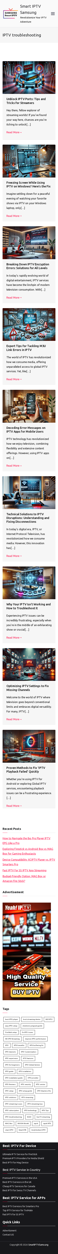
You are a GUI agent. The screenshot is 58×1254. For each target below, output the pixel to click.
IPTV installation (25, 1071)
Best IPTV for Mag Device (16, 1162)
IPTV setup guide (25, 1091)
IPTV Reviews (10, 1084)
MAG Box (8, 1123)
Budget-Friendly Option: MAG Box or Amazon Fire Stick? (24, 878)
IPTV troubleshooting (13, 1117)
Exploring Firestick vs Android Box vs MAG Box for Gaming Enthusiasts (28, 851)
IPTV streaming (27, 1097)
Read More (12, 132)
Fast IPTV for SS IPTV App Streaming (24, 870)
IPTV (7, 1045)
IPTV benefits (19, 1045)
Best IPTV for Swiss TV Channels (19, 1190)
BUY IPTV (49, 1019)
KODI (29, 1117)
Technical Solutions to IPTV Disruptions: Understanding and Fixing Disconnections (27, 517)
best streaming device (31, 1019)
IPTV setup (9, 1091)
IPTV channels (10, 1052)
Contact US (8, 1234)
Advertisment (9, 1230)
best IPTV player (11, 1019)
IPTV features (28, 1058)
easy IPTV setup (11, 1026)
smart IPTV (9, 1130)
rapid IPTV (47, 1123)
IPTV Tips (45, 1110)
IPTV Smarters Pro (44, 1091)
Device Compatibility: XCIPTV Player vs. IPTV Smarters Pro (29, 862)
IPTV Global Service (32, 1065)
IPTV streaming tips (35, 1104)
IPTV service (40, 1084)
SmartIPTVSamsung (38, 1244)
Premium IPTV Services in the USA (20, 1178)
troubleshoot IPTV (38, 1130)
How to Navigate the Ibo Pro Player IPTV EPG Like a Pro (26, 841)
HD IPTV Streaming (12, 1039)
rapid (36, 1123)
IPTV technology (30, 1110)
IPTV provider (33, 1078)
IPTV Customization (28, 1052)
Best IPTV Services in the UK (17, 1182)
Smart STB (22, 1130)
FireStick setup (11, 1032)
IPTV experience (11, 1058)
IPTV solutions (10, 1097)
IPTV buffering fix (37, 1045)
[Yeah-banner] (27, 951)
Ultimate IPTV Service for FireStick (20, 1154)
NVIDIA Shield (23, 1123)
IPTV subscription (12, 1110)
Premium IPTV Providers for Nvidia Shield (23, 1158)
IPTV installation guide (14, 1078)
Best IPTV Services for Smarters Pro (21, 1206)
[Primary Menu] (52, 13)
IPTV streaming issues (13, 1104)
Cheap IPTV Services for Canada (19, 1186)
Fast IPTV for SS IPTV (13, 1214)
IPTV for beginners (12, 1065)
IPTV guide (9, 1071)
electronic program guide (32, 1026)
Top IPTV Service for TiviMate (18, 1210)
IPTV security (26, 1084)
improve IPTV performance (35, 1039)
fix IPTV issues (27, 1032)
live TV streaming (43, 1117)
